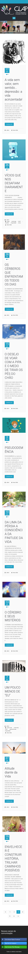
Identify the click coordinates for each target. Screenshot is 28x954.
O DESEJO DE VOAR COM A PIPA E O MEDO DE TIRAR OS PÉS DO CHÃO (14, 366)
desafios (7, 222)
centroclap (14, 221)
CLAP (19, 221)
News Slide (15, 130)
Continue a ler (9, 124)
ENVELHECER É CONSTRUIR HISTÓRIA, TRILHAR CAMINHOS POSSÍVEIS (13, 858)
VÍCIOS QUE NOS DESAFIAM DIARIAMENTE (14, 183)
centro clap (9, 727)
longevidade (13, 222)
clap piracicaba (13, 729)
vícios (19, 222)
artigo (8, 221)
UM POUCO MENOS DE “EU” (12, 691)
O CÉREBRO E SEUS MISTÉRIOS (13, 616)
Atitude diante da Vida (11, 772)
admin (7, 130)
